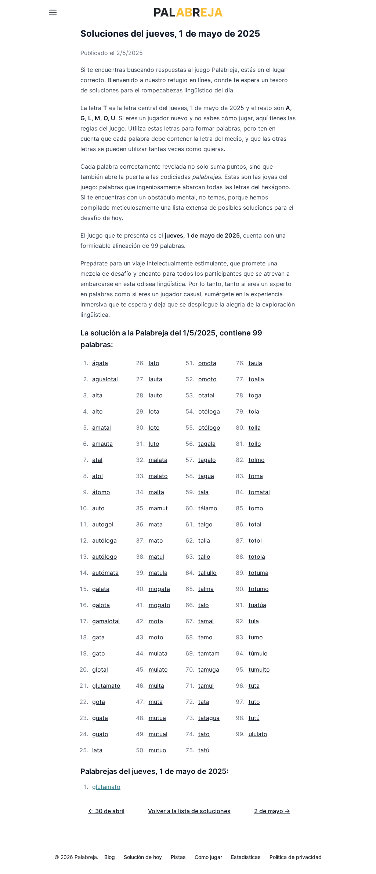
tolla (255, 427)
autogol (102, 524)
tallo (204, 556)
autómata (105, 572)
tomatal (259, 492)
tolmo (257, 459)
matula (158, 572)
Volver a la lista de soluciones (189, 811)
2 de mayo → (272, 811)
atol (97, 476)
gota (98, 701)
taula (255, 363)
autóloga (104, 540)
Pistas (178, 857)
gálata (100, 588)
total (255, 524)
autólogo (104, 556)
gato (98, 653)
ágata (100, 363)
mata (156, 524)
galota (101, 605)
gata (98, 637)
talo (203, 605)
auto (98, 508)
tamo (205, 637)
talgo (205, 524)
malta (156, 492)
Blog (109, 857)
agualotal (105, 379)
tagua (206, 476)
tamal (206, 621)
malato (158, 476)
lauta (155, 379)
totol (255, 540)
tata (203, 701)
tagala (207, 443)
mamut (158, 508)
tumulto (259, 669)
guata (100, 717)
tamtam (209, 653)
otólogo (209, 427)
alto (97, 411)
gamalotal (106, 621)
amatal (101, 427)
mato (156, 540)
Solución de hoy (143, 857)
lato (154, 363)
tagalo (207, 459)
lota (154, 411)
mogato (159, 605)
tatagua (209, 717)
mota (156, 621)
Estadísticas (246, 857)
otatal (206, 395)
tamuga (208, 669)
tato (204, 734)
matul (156, 556)
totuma (258, 572)
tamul (206, 685)
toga (255, 395)
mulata (158, 653)
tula (254, 621)
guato (100, 734)
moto (156, 637)
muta (156, 701)
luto (154, 443)
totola (257, 556)
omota (207, 363)
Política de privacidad (296, 857)
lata (97, 750)
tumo (256, 637)
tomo (256, 508)
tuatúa (257, 605)
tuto (254, 701)
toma (256, 476)
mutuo (157, 750)
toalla (256, 379)
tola (254, 411)
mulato (158, 669)
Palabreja (86, 857)
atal (97, 459)
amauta (102, 443)
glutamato (106, 685)
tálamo (207, 508)
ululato (258, 734)
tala (203, 492)
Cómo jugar (208, 857)
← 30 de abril (106, 811)
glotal (100, 669)
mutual (158, 734)
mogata (159, 588)
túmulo (258, 653)
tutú (254, 717)
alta (97, 395)
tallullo (207, 572)
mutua (157, 717)
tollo (255, 443)
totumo (259, 588)
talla (204, 540)
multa (156, 685)
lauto (156, 395)
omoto (207, 379)
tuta (254, 685)
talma (206, 588)
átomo (101, 492)
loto (154, 427)
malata (158, 459)
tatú (203, 750)
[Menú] (52, 12)
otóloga (209, 411)
